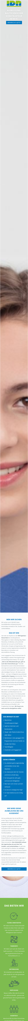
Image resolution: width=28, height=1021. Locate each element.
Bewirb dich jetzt (14, 22)
